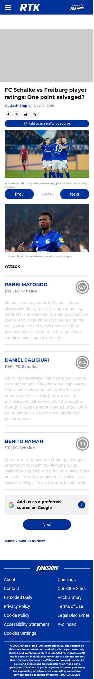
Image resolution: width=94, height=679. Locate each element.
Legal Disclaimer (73, 615)
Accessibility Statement (26, 624)
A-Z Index (67, 624)
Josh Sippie (20, 106)
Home (9, 541)
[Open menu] (8, 7)
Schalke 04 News (32, 541)
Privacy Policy (17, 606)
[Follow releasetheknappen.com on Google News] (81, 504)
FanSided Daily (18, 597)
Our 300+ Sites (72, 588)
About (9, 579)
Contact (11, 588)
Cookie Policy (16, 615)
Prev (19, 194)
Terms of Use (70, 606)
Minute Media (28, 645)
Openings (67, 579)
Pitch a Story (70, 597)
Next (74, 194)
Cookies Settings (20, 633)
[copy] (34, 114)
